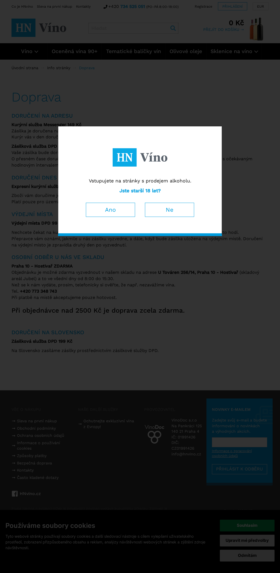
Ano (110, 209)
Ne (169, 209)
